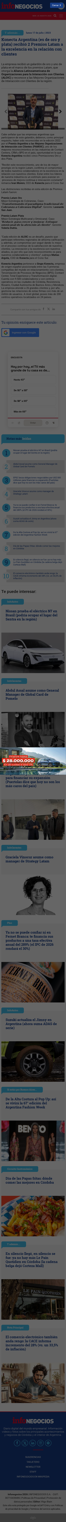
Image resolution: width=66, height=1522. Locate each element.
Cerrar (55, 5)
